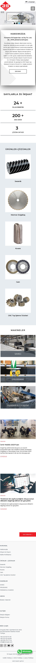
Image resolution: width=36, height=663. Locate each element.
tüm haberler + (27, 534)
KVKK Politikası (18, 658)
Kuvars (2, 570)
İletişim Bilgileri (5, 614)
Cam (1, 572)
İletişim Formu (4, 617)
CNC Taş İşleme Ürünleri (7, 575)
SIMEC (2, 585)
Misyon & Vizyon (5, 552)
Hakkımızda (4, 549)
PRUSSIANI (3, 587)
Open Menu (33, 8)
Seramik (2, 564)
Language (31, 2)
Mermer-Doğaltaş (5, 567)
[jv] (14, 23)
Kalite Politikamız (5, 554)
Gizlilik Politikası (7, 658)
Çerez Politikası (28, 658)
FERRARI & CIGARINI (7, 590)
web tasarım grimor (18, 661)
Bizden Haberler (5, 600)
